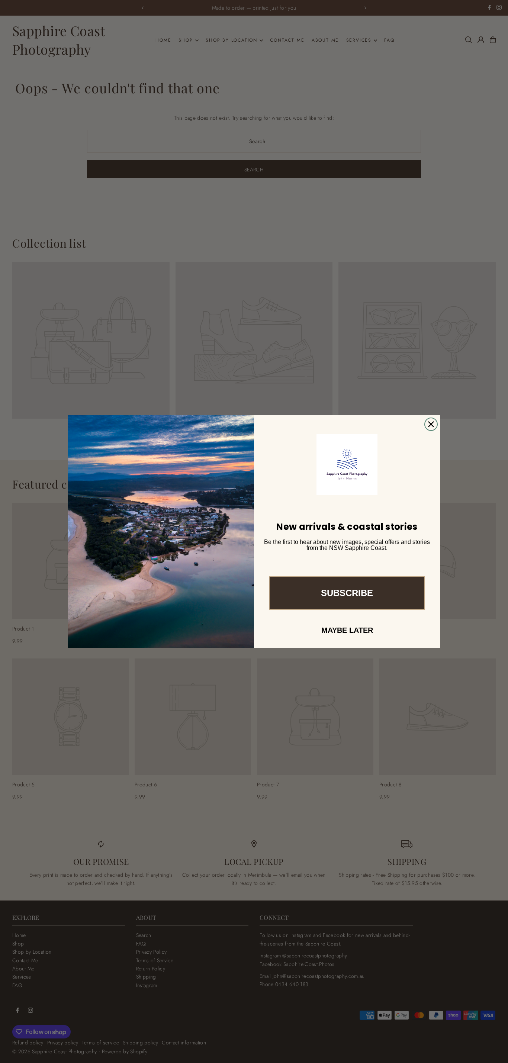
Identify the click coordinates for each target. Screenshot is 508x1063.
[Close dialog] (431, 424)
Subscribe (347, 593)
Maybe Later (347, 630)
